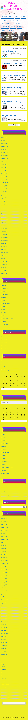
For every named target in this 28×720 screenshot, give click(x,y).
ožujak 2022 (4, 170)
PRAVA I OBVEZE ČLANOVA (7, 23)
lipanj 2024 (4, 137)
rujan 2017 (3, 249)
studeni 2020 (4, 183)
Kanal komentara (5, 367)
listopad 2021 (4, 173)
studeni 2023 (4, 146)
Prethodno (12, 125)
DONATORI (4, 30)
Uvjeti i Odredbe (5, 697)
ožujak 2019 (4, 207)
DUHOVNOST (11, 20)
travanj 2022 (4, 167)
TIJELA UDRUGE (5, 26)
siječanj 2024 (4, 140)
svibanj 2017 (4, 261)
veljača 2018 (4, 234)
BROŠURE (4, 20)
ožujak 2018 (4, 231)
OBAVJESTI (17, 23)
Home (2, 673)
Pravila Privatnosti (5, 688)
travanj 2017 (4, 264)
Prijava (3, 361)
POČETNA (19, 26)
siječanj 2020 (4, 192)
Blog (2, 664)
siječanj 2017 (4, 270)
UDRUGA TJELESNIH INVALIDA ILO (13, 6)
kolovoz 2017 (4, 252)
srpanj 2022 (4, 161)
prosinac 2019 (4, 195)
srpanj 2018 (4, 222)
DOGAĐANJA (4, 16)
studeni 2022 (4, 158)
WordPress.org (5, 370)
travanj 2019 (4, 204)
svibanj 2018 (4, 228)
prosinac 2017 (4, 240)
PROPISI (17, 16)
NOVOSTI (23, 16)
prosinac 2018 (4, 213)
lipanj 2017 (4, 258)
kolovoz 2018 (4, 219)
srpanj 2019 (4, 198)
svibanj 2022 (4, 164)
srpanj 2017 (4, 255)
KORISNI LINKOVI (12, 30)
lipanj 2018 (4, 225)
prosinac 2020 (4, 180)
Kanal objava (4, 364)
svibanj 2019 (4, 201)
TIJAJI (15, 718)
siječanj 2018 (4, 237)
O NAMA (17, 20)
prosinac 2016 (4, 273)
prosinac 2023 (4, 143)
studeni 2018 (4, 216)
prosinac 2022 (4, 155)
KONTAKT (13, 26)
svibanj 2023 (4, 149)
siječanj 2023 (4, 152)
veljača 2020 (4, 189)
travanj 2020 (4, 186)
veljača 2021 (4, 176)
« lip (2, 389)
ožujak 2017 (4, 267)
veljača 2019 (4, 210)
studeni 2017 (4, 243)
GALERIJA (11, 16)
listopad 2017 (4, 246)
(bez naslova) (4, 336)
